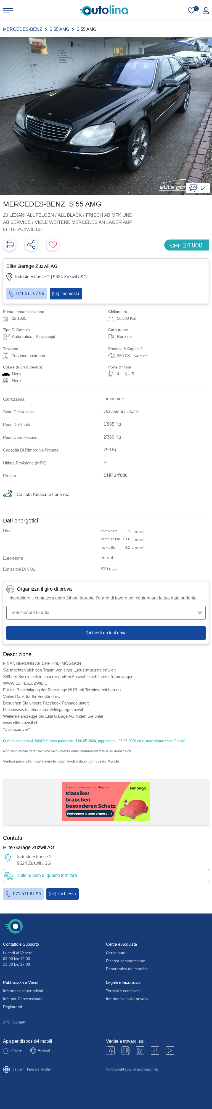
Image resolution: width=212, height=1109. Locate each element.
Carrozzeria (13, 399)
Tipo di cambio (16, 330)
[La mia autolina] (206, 10)
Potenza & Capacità (125, 348)
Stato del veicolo (18, 411)
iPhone (16, 1050)
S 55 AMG (59, 29)
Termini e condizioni (123, 991)
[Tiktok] (155, 1050)
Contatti (19, 1022)
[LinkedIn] (140, 1050)
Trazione (10, 348)
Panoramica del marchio (127, 969)
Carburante (118, 330)
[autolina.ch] (104, 10)
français (33, 1069)
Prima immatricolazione (23, 311)
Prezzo (9, 475)
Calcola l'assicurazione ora (43, 494)
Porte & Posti (119, 367)
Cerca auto (115, 953)
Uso (6, 531)
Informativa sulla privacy (127, 999)
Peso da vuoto (16, 424)
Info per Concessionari (23, 999)
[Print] (9, 244)
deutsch (19, 1069)
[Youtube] (125, 1050)
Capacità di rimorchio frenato (31, 450)
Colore (22, 367)
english (46, 1069)
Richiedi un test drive (106, 633)
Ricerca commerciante (125, 961)
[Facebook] (110, 1050)
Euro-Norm (13, 558)
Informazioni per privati (23, 991)
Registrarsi (12, 1007)
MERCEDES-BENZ (22, 29)
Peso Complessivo (20, 437)
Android (44, 1050)
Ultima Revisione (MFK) (24, 463)
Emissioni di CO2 (19, 569)
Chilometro (117, 311)
